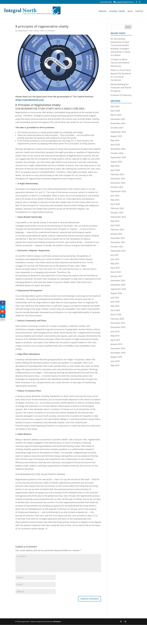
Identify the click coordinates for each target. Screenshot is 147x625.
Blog (130, 11)
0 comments (50, 31)
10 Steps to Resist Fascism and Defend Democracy (120, 62)
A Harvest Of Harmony (121, 95)
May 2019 (115, 335)
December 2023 (118, 178)
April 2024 (115, 170)
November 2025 (118, 123)
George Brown (22, 31)
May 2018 (115, 365)
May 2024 (115, 166)
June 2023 (115, 195)
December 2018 (118, 348)
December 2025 (118, 119)
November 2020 (118, 284)
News (42, 31)
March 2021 (116, 272)
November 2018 (118, 352)
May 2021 (115, 263)
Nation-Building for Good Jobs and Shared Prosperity (121, 87)
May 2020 (115, 306)
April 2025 (115, 144)
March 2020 (116, 314)
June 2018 (115, 361)
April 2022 (115, 225)
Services (102, 11)
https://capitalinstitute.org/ (29, 100)
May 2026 (115, 106)
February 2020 (117, 318)
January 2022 (116, 233)
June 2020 (115, 301)
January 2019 (116, 344)
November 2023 (118, 183)
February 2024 (117, 174)
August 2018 (116, 357)
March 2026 (116, 115)
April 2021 (115, 267)
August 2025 (116, 136)
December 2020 (118, 280)
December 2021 (118, 238)
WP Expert (57, 622)
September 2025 (118, 132)
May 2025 (115, 140)
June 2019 (115, 331)
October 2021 (117, 246)
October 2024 (117, 153)
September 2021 (118, 250)
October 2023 (117, 187)
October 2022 (117, 212)
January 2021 (116, 276)
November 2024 (118, 149)
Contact (139, 11)
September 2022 (118, 217)
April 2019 (115, 340)
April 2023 (115, 204)
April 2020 (115, 310)
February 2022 (117, 229)
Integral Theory (117, 11)
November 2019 (118, 327)
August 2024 (116, 161)
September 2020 (118, 289)
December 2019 (118, 323)
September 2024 (118, 157)
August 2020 (116, 293)
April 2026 (115, 110)
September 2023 (118, 191)
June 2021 (115, 259)
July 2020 (115, 297)
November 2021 (118, 242)
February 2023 (117, 208)
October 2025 (117, 127)
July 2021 (115, 255)
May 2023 (115, 200)
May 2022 (115, 221)
